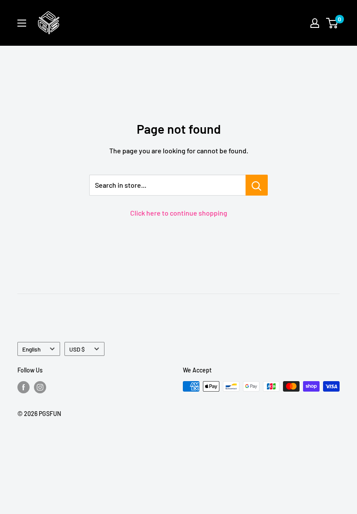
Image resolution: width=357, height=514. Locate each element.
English (31, 349)
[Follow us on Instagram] (40, 387)
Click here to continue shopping (178, 213)
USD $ (77, 349)
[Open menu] (21, 23)
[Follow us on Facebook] (23, 387)
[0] (332, 23)
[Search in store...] (257, 185)
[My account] (314, 23)
